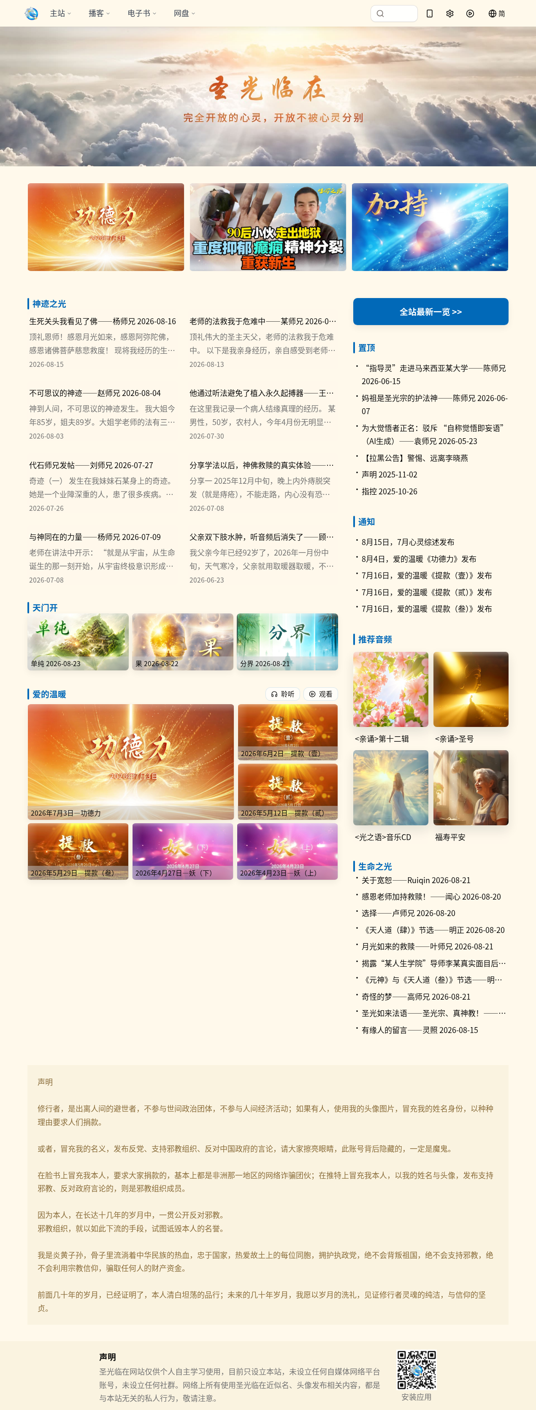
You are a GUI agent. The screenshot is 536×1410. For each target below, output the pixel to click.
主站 (57, 12)
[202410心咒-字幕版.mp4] (430, 227)
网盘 (181, 12)
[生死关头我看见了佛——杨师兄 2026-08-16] (102, 339)
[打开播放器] (470, 13)
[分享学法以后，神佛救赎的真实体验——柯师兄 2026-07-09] (263, 483)
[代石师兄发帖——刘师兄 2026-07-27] (102, 483)
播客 (96, 12)
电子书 (138, 12)
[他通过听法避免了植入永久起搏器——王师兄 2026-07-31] (263, 411)
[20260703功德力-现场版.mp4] (105, 227)
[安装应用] (429, 13)
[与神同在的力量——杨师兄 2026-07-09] (102, 555)
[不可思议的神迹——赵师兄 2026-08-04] (102, 411)
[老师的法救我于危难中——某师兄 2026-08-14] (263, 339)
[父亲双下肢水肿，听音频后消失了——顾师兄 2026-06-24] (263, 555)
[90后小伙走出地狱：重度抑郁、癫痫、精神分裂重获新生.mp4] (268, 227)
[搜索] (394, 13)
